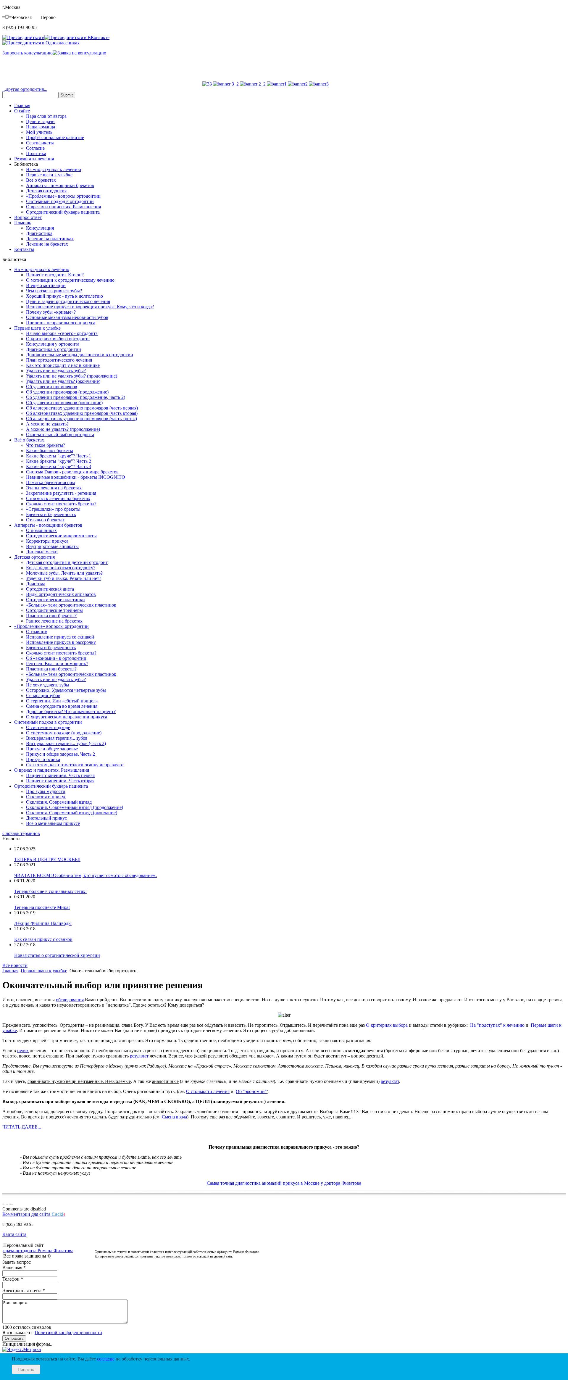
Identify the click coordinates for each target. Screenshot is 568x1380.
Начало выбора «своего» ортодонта (62, 333)
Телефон (12, 1278)
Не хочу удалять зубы (47, 684)
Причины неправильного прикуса (60, 322)
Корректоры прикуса (47, 541)
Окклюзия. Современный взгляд (59, 802)
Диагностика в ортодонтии (53, 349)
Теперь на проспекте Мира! (42, 907)
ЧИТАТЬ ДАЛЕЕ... (21, 1126)
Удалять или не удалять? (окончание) (63, 381)
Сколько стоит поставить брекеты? (61, 503)
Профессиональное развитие (55, 137)
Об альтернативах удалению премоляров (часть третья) (81, 418)
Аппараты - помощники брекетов (60, 185)
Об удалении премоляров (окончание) (64, 402)
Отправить (14, 1338)
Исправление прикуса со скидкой (60, 636)
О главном (36, 631)
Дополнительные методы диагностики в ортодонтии (79, 354)
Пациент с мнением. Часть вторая (60, 780)
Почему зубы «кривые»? (51, 312)
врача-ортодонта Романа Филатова (38, 1250)
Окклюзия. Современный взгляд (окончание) (71, 812)
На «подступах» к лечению (53, 169)
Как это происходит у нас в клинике (63, 365)
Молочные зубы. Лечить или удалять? (64, 572)
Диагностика (39, 233)
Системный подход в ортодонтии (60, 201)
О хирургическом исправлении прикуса (66, 716)
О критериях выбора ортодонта (58, 338)
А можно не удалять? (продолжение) (63, 429)
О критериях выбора (387, 1025)
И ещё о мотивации (46, 285)
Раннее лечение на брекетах (54, 620)
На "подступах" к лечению (497, 1025)
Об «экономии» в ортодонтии (56, 658)
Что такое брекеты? (45, 445)
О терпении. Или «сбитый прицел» (62, 700)
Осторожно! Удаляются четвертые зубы (66, 690)
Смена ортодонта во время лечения (61, 706)
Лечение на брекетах (47, 243)
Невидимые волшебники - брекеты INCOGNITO (75, 477)
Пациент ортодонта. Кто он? (55, 274)
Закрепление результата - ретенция (61, 493)
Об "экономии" (251, 1091)
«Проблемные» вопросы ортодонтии (63, 196)
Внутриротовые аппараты (52, 546)
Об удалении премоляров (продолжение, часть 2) (75, 397)
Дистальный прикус (46, 817)
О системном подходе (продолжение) (63, 732)
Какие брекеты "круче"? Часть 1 (58, 455)
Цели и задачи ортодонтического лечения (68, 301)
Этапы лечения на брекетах (54, 487)
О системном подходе (48, 727)
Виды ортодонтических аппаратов (61, 594)
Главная (22, 105)
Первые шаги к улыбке (49, 174)
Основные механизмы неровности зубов (67, 317)
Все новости (15, 965)
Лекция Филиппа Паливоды (43, 923)
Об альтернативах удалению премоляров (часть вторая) (82, 413)
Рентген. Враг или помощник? (57, 663)
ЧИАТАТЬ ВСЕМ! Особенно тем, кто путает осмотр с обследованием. (85, 875)
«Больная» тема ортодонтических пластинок (71, 604)
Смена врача (174, 1116)
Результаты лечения (34, 158)
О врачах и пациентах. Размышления (63, 206)
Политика (36, 153)
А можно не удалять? (47, 423)
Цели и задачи (40, 121)
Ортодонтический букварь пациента (63, 212)
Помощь (22, 222)
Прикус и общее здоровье (52, 748)
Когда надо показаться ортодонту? (60, 567)
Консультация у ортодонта (52, 343)
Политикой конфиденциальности (68, 1332)
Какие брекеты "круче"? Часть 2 (58, 461)
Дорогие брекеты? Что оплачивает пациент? (71, 711)
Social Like (7, 1204)
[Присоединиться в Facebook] (23, 37)
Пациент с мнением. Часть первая (60, 775)
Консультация (40, 227)
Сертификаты (40, 142)
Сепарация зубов (43, 695)
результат (139, 1055)
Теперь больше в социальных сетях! (50, 891)
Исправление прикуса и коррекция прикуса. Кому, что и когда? (90, 306)
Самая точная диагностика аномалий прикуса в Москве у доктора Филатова (284, 1183)
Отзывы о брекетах (45, 519)
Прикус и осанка (43, 759)
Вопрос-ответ (28, 217)
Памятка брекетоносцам (50, 482)
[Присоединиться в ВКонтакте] (76, 37)
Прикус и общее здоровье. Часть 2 (60, 754)
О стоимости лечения (208, 1091)
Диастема (35, 583)
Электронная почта (23, 1290)
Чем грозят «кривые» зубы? (54, 290)
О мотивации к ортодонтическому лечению (70, 280)
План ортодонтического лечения (59, 359)
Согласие (35, 148)
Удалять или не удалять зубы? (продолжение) (71, 375)
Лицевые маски (42, 551)
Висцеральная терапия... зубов (57, 738)
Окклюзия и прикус (46, 796)
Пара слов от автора (46, 116)
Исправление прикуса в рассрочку (61, 642)
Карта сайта (14, 1234)
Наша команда (40, 126)
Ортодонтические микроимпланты (61, 535)
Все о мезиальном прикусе (53, 823)
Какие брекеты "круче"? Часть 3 (58, 466)
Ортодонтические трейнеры (54, 610)
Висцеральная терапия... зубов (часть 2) (66, 743)
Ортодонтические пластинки (55, 599)
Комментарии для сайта (33, 1214)
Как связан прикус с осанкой (43, 939)
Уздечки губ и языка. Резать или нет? (63, 578)
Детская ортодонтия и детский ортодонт (67, 562)
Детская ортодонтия (46, 190)
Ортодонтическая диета (50, 588)
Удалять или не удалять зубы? (56, 370)
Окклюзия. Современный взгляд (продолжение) (74, 807)
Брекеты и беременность (51, 514)
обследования (70, 999)
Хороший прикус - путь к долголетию (64, 296)
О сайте (22, 110)
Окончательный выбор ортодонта (60, 434)
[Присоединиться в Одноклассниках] (41, 42)
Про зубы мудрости (45, 791)
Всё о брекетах (41, 180)
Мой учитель (39, 132)
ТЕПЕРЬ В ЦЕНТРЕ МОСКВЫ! (47, 859)
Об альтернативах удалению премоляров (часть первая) (82, 407)
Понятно (26, 1369)
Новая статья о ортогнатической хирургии (57, 955)
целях (23, 1050)
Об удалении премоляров (51, 386)
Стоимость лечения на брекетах (58, 498)
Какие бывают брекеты (49, 450)
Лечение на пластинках (50, 238)
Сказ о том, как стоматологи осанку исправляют (75, 764)
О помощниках (41, 530)
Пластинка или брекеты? (51, 615)
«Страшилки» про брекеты (53, 509)
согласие (105, 1358)
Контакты (24, 249)
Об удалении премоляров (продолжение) (67, 391)
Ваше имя (14, 1267)
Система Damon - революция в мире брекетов (72, 471)
